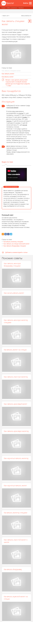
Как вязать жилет (7, 77)
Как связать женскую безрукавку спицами (12, 264)
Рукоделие (21, 8)
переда (8, 121)
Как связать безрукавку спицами (15, 246)
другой (24, 125)
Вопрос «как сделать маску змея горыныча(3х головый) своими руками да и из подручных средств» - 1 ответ (18, 83)
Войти (25, 3)
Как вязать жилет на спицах (15, 349)
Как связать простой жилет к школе (15, 541)
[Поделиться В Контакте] (5, 234)
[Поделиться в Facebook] (8, 234)
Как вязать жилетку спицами (13, 242)
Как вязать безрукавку (13, 569)
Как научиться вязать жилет (15, 485)
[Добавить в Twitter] (11, 234)
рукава (24, 117)
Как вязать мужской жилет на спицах (16, 597)
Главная (3, 8)
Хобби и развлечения (12, 8)
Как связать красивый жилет (15, 404)
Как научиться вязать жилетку (16, 458)
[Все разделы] (30, 3)
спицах (20, 113)
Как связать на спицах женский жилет (16, 244)
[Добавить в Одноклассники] (3, 234)
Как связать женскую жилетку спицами (16, 321)
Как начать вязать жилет (14, 293)
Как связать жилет (8, 74)
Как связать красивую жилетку (16, 431)
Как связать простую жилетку (16, 377)
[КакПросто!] (7, 3)
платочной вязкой (12, 107)
